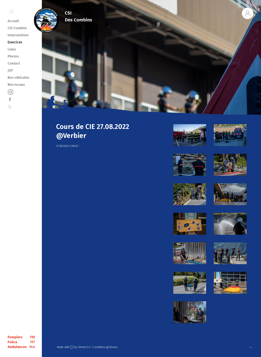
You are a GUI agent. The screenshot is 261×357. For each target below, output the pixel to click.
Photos (13, 56)
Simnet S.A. (84, 347)
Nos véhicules (18, 77)
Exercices (15, 42)
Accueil (13, 21)
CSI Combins (17, 28)
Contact (14, 63)
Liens (12, 49)
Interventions (18, 35)
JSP (10, 70)
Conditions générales (105, 347)
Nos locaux (16, 85)
